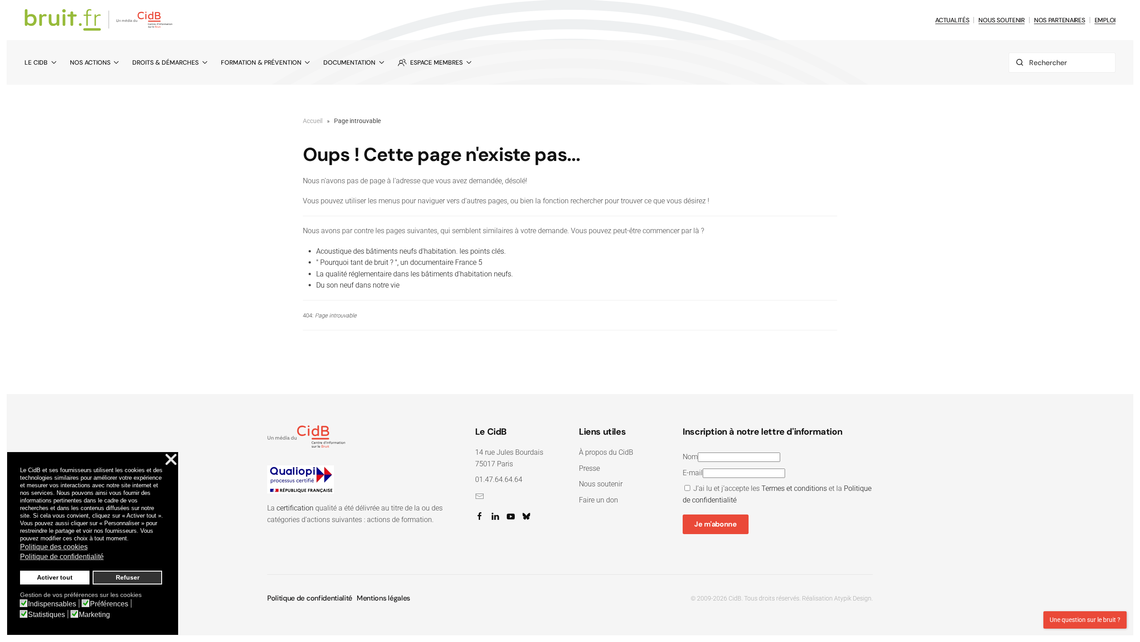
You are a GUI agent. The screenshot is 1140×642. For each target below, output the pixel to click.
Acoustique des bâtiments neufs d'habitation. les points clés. (411, 251)
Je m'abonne (715, 524)
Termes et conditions (794, 488)
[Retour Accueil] (99, 20)
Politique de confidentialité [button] (62, 556)
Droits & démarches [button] (165, 62)
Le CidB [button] (36, 62)
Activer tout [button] (55, 577)
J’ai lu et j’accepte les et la (777, 494)
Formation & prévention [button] (261, 62)
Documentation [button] (349, 62)
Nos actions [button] (90, 62)
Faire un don (598, 500)
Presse (589, 468)
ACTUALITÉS (952, 20)
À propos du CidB (606, 452)
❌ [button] (171, 460)
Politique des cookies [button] (54, 547)
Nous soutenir (601, 484)
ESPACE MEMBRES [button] (436, 62)
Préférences (109, 604)
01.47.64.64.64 (498, 479)
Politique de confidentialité (309, 598)
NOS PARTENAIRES (1059, 20)
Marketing (94, 614)
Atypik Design (852, 598)
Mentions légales (383, 598)
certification (295, 508)
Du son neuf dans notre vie (357, 285)
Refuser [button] (127, 577)
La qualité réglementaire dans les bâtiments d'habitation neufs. (414, 274)
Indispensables (52, 604)
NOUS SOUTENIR (1001, 20)
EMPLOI (1105, 20)
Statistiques (46, 614)
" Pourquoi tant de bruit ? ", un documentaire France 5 (399, 262)
